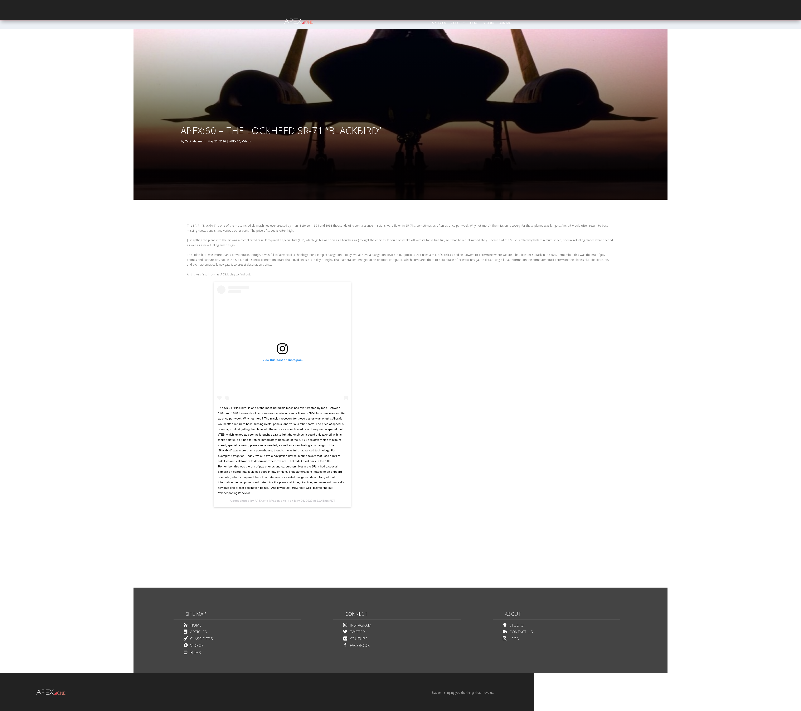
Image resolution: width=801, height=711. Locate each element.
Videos (456, 23)
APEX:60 (234, 141)
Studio (488, 23)
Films (474, 23)
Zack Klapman (194, 141)
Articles (439, 23)
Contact (506, 23)
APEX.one (261, 500)
